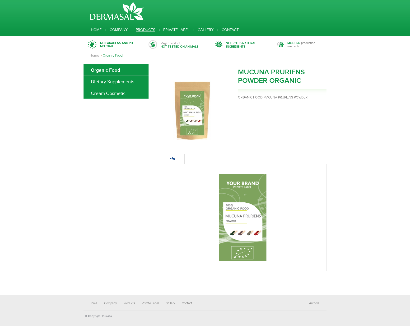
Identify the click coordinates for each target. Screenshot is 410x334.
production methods (301, 44)
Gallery (206, 30)
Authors (314, 303)
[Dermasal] (117, 20)
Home (96, 30)
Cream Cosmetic (108, 93)
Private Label (176, 30)
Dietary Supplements (112, 82)
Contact (230, 30)
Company (119, 30)
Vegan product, (180, 45)
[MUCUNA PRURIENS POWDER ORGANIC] (192, 139)
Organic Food (105, 70)
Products (145, 30)
